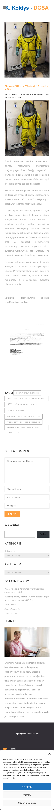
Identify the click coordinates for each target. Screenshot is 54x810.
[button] (49, 753)
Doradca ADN (10, 613)
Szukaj (43, 534)
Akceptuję (27, 786)
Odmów (27, 794)
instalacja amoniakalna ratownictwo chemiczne (25, 399)
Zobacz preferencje (27, 803)
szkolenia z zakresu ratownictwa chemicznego (23, 428)
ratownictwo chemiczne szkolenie (23, 422)
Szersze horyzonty (12, 609)
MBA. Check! (10, 604)
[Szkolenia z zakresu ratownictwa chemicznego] (27, 50)
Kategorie (9, 551)
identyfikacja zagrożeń (27, 393)
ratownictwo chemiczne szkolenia (23, 416)
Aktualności (30, 86)
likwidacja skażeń (16, 410)
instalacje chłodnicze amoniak (22, 404)
